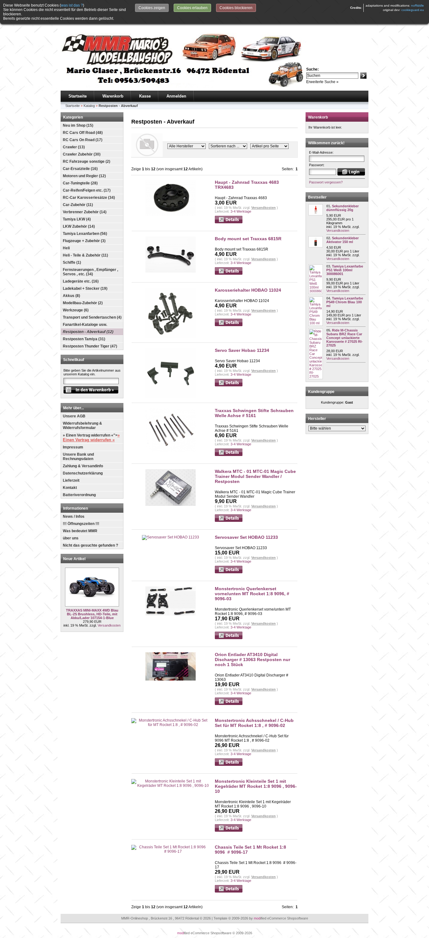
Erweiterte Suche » (322, 82)
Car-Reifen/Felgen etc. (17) (87, 190)
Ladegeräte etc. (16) (81, 281)
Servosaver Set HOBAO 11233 (246, 537)
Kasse (145, 96)
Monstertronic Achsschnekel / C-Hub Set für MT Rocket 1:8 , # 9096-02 (254, 723)
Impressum (73, 447)
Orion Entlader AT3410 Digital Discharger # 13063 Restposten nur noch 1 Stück (252, 659)
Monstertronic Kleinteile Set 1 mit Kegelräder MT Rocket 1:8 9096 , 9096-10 (256, 786)
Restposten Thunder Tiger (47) (90, 346)
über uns (71, 538)
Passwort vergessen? (326, 182)
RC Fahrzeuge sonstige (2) (86, 161)
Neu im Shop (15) (78, 125)
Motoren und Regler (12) (84, 176)
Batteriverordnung (79, 495)
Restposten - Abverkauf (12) (88, 332)
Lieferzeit (71, 480)
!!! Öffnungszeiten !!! (81, 524)
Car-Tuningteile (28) (80, 183)
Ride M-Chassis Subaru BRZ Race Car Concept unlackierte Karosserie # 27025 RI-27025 (344, 337)
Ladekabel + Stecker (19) (85, 288)
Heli (66, 248)
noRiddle (417, 5)
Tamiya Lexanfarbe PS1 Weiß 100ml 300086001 (344, 270)
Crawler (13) (74, 147)
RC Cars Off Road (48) (83, 132)
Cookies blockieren (236, 8)
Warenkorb (112, 96)
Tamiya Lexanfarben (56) (85, 233)
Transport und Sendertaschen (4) (92, 317)
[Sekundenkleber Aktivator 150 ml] (315, 246)
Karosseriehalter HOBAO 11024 (248, 290)
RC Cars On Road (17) (82, 140)
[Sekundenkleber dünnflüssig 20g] (315, 214)
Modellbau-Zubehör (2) (83, 303)
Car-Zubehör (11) (78, 205)
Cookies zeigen (151, 8)
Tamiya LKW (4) (77, 219)
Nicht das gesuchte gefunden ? (90, 545)
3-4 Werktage (241, 211)
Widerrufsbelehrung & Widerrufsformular (82, 425)
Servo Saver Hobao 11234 (242, 350)
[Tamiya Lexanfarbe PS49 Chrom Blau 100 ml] (315, 323)
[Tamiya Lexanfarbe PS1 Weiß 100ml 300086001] (315, 291)
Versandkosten (109, 625)
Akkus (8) (71, 296)
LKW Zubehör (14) (79, 226)
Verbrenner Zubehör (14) (84, 212)
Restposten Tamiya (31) (84, 339)
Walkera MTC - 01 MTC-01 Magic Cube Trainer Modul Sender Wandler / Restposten (255, 476)
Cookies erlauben (192, 8)
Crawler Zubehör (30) (81, 154)
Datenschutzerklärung (83, 473)
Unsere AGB (74, 416)
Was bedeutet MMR (80, 531)
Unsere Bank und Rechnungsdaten (78, 456)
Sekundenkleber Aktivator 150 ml (342, 240)
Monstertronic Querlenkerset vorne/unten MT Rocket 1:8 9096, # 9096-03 (252, 593)
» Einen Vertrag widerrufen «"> (91, 437)
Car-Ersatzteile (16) (80, 169)
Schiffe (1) (72, 262)
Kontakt (70, 487)
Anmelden (176, 96)
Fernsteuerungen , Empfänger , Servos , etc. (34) (90, 272)
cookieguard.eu (412, 10)
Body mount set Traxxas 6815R (248, 238)
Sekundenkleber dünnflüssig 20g (342, 208)
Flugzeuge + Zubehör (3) (84, 241)
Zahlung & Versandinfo (83, 466)
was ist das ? (72, 5)
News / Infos (73, 516)
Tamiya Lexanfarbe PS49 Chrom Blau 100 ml (344, 302)
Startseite (77, 96)
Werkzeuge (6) (76, 310)
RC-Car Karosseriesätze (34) (89, 197)
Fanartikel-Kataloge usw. (85, 324)
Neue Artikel (74, 559)
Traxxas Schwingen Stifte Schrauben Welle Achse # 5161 (254, 413)
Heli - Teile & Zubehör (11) (85, 255)
